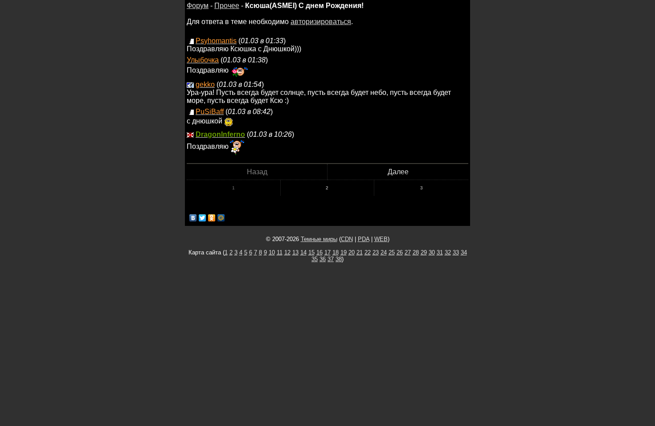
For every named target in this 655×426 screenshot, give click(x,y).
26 (400, 252)
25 (392, 252)
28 (416, 252)
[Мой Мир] (221, 218)
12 (287, 252)
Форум (198, 5)
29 (424, 252)
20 (351, 252)
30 (432, 252)
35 (314, 259)
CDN (347, 239)
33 (456, 252)
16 (319, 252)
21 (359, 252)
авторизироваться (321, 21)
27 (408, 252)
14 (303, 252)
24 (384, 252)
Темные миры (319, 239)
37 (331, 259)
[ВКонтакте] (193, 218)
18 (335, 252)
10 (272, 252)
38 (339, 259)
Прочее (226, 5)
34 (464, 252)
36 (322, 259)
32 (448, 252)
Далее (398, 172)
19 (343, 252)
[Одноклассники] (212, 218)
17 (327, 252)
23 (376, 252)
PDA (363, 239)
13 (295, 252)
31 (440, 252)
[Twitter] (202, 218)
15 (311, 252)
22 (367, 252)
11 (279, 252)
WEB (381, 239)
